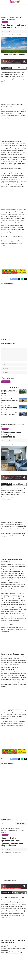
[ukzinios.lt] (14, 1)
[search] (26, 2)
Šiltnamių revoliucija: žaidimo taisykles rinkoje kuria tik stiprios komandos (9, 392)
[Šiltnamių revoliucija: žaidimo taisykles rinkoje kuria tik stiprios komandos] (23, 391)
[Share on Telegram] (9, 31)
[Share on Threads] (25, 279)
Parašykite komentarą (21, 823)
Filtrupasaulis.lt (5, 573)
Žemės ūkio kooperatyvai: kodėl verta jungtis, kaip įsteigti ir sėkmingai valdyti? (9, 414)
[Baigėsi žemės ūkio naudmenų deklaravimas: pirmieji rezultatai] (23, 407)
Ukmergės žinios (8, 34)
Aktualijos (5, 428)
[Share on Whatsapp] (15, 951)
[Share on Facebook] (5, 31)
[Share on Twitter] (7, 31)
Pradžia (3, 17)
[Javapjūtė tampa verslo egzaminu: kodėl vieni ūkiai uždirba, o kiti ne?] (23, 400)
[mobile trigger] (2, 2)
